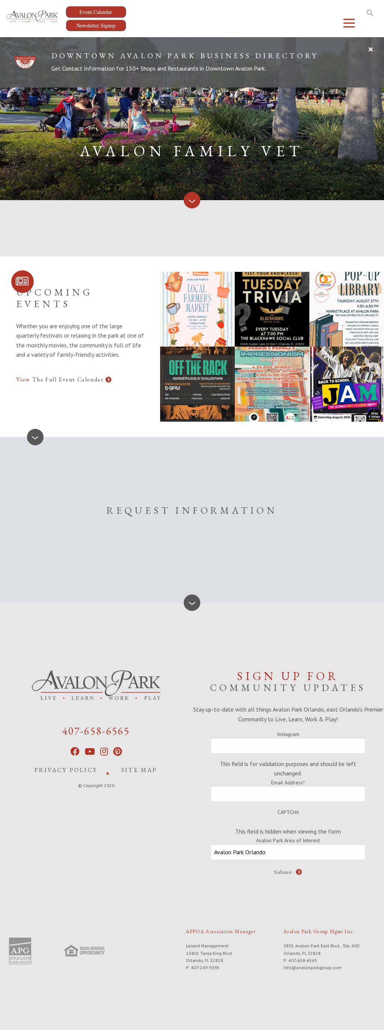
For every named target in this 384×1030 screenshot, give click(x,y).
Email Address (288, 782)
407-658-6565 (96, 730)
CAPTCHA (288, 812)
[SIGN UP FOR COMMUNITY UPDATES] (22, 281)
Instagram (288, 734)
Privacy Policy (66, 770)
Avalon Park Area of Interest (288, 840)
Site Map (140, 770)
